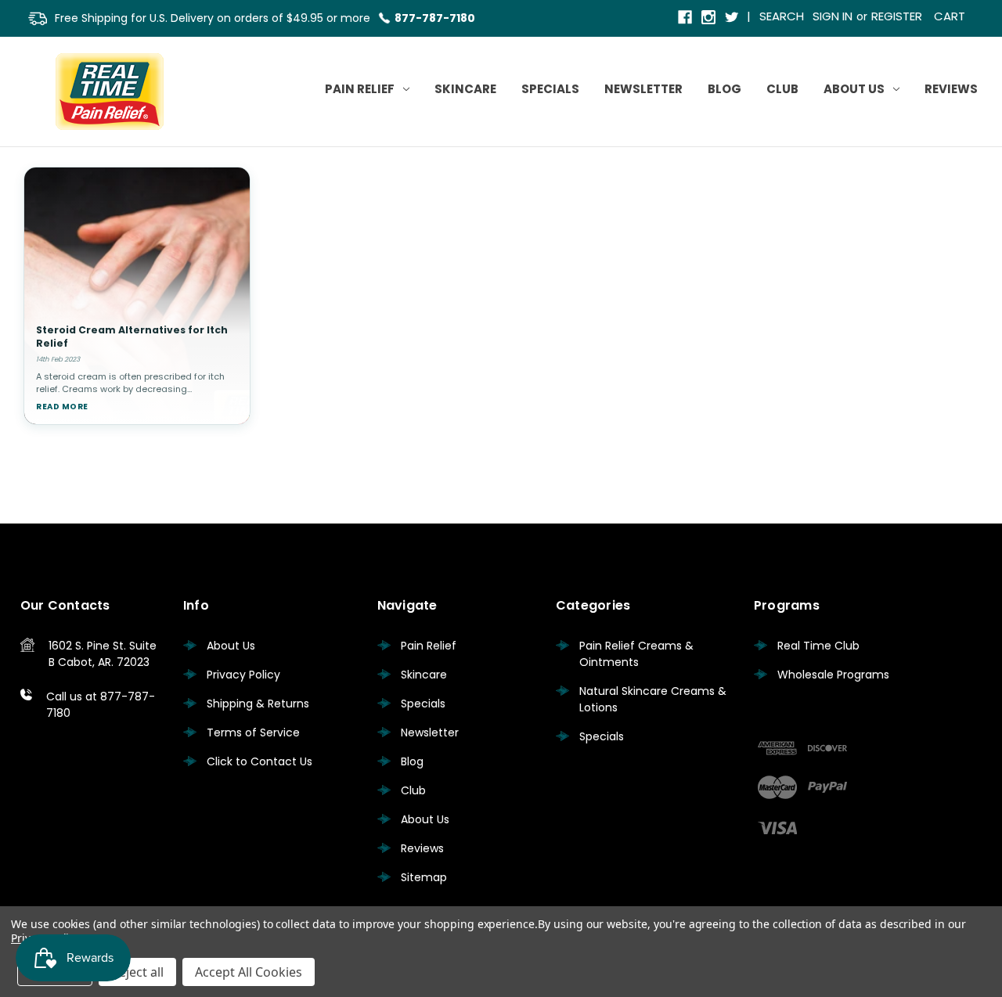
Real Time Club (818, 645)
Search (781, 16)
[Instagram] (709, 18)
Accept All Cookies (248, 972)
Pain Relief (360, 89)
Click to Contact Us (259, 761)
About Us (854, 89)
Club (782, 89)
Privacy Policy (243, 674)
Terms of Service (253, 732)
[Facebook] (686, 18)
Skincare (465, 89)
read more (62, 406)
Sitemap (424, 877)
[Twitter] (733, 18)
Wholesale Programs (833, 674)
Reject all (137, 972)
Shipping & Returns (258, 703)
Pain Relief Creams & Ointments (636, 654)
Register (896, 16)
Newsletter (643, 89)
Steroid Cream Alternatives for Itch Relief (132, 336)
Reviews (951, 89)
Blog (724, 89)
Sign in (832, 16)
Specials (550, 89)
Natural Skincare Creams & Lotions (652, 699)
